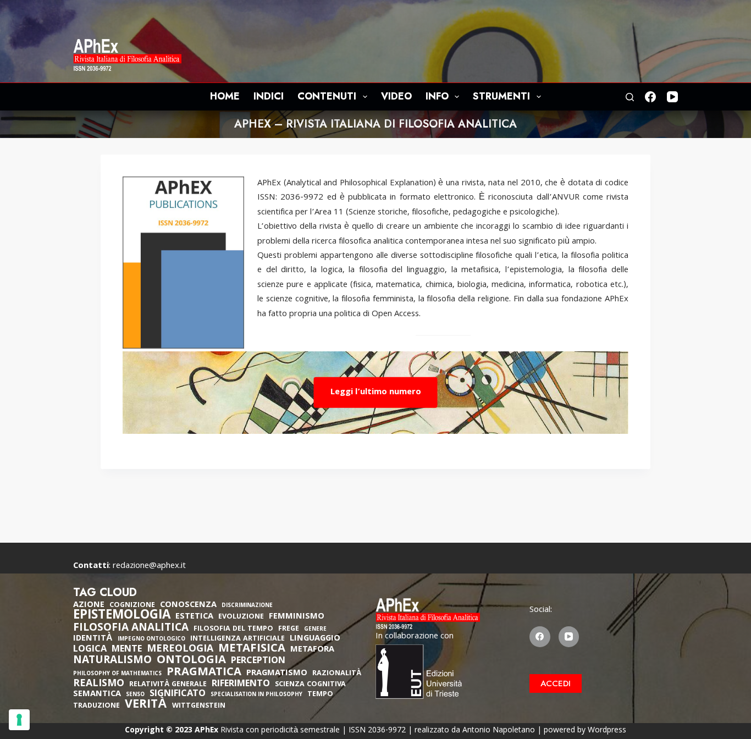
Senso (135, 695)
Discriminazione (247, 606)
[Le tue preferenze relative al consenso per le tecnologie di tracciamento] (19, 719)
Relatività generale (168, 684)
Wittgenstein (198, 706)
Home (225, 96)
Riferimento (241, 685)
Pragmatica (204, 673)
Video (396, 96)
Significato (178, 694)
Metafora (312, 650)
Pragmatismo (276, 673)
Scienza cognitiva (310, 684)
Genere (315, 630)
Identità (93, 639)
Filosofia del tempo (233, 629)
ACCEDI (555, 683)
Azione (88, 605)
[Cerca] (630, 97)
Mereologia (180, 649)
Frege (288, 629)
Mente (127, 650)
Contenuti (326, 96)
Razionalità (336, 673)
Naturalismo (112, 660)
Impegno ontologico (151, 640)
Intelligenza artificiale (237, 639)
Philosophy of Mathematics (117, 674)
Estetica (194, 617)
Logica (90, 650)
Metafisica (251, 649)
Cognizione (132, 605)
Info (437, 96)
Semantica (97, 694)
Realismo (98, 684)
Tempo (320, 694)
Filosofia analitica (131, 628)
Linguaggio (315, 639)
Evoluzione (241, 617)
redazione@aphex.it (149, 566)
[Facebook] (650, 96)
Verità (146, 705)
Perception (258, 661)
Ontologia (191, 661)
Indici (268, 96)
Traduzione (96, 706)
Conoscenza (188, 605)
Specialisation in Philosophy (256, 695)
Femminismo (296, 617)
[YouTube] (672, 96)
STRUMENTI (501, 96)
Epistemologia (121, 616)
